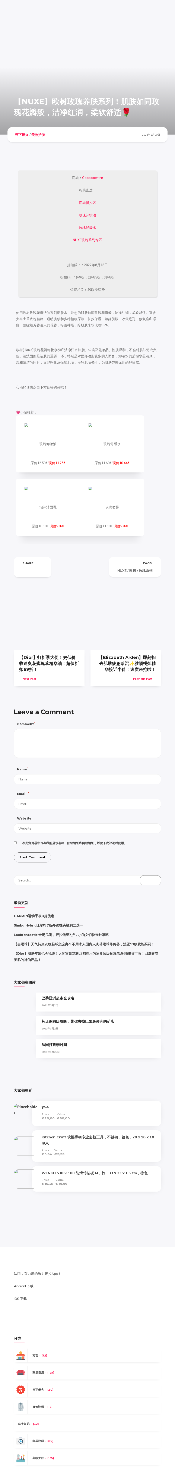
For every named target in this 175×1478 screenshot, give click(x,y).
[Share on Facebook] (24, 570)
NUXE (122, 570)
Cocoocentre (92, 178)
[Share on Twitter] (32, 570)
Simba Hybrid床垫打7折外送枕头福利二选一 (48, 925)
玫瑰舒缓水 (87, 228)
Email (22, 794)
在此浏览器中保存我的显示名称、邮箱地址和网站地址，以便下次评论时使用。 (74, 843)
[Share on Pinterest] (41, 570)
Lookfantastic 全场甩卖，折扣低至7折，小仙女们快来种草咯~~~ (64, 935)
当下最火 (22, 134)
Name (22, 769)
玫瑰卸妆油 (87, 215)
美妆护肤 (38, 134)
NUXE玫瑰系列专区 (87, 240)
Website (24, 818)
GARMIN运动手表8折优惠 (34, 916)
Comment (26, 724)
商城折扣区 (87, 203)
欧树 (132, 570)
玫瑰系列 (146, 570)
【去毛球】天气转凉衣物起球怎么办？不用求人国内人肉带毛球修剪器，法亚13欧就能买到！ (84, 944)
